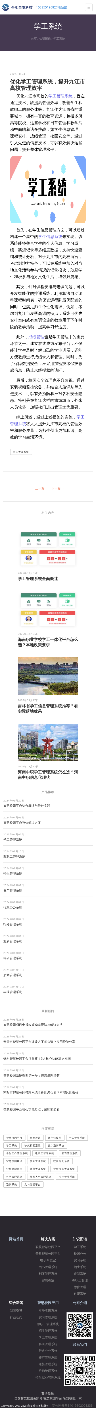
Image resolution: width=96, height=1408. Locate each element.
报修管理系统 (12, 924)
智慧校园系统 (32, 1145)
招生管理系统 (12, 873)
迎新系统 (11, 1184)
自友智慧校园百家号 (28, 1398)
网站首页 (16, 1239)
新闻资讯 (16, 1310)
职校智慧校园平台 (48, 1247)
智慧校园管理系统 (64, 1168)
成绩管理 (36, 336)
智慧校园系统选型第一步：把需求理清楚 (31, 1075)
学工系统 (59, 39)
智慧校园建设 (14, 1161)
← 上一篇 (38, 488)
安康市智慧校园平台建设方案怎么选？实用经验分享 (39, 1041)
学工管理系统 (60, 95)
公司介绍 (80, 1303)
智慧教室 (48, 1280)
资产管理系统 (12, 890)
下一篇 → (58, 488)
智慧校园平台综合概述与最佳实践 (26, 805)
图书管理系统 (48, 1267)
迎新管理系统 (12, 941)
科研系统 (80, 1293)
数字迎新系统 (56, 1145)
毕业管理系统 (12, 992)
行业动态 (16, 1317)
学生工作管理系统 (17, 1153)
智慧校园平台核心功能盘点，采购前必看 (31, 1109)
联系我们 (80, 1345)
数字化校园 (55, 1137)
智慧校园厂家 (72, 1398)
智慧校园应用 (48, 1303)
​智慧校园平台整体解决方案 (22, 822)
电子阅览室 (48, 1260)
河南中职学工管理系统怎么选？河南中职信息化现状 (48, 774)
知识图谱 (45, 39)
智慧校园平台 (14, 1137)
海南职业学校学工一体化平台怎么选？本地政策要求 (48, 642)
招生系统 (80, 1267)
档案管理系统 (48, 1273)
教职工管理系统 (14, 856)
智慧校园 (35, 1137)
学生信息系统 (50, 236)
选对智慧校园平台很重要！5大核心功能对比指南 (37, 1058)
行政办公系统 (12, 907)
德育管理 (80, 1287)
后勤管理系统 (12, 975)
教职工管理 (80, 1280)
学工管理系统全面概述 (38, 578)
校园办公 (80, 1253)
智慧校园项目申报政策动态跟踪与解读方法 (33, 1025)
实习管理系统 (70, 1153)
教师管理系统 (38, 1161)
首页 (34, 39)
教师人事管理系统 (41, 1176)
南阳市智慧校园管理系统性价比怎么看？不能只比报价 (40, 1092)
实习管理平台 (32, 1184)
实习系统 (80, 1260)
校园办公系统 (61, 1161)
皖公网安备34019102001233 (73, 1405)
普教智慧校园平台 (48, 1253)
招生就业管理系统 (48, 1377)
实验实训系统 (48, 1310)
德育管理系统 (38, 1168)
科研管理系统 (12, 958)
